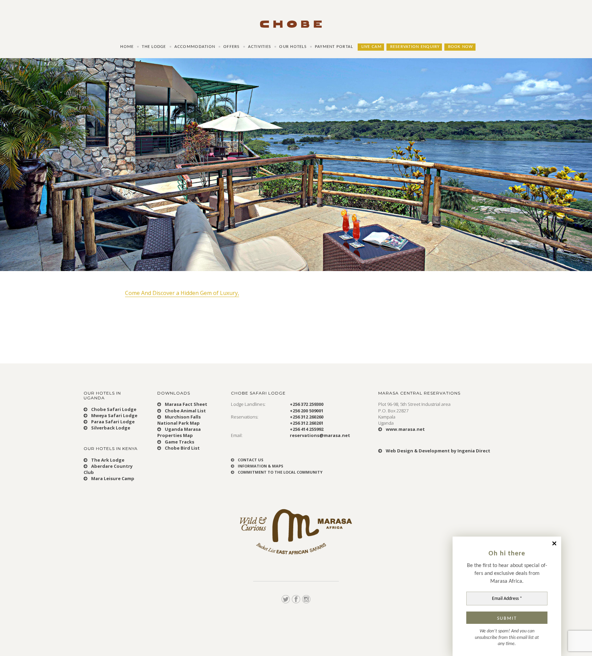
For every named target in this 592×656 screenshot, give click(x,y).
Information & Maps (260, 465)
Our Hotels (293, 47)
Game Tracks (179, 442)
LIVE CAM (371, 47)
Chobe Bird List (182, 448)
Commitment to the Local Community (279, 472)
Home (127, 47)
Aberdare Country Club (108, 469)
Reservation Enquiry (415, 47)
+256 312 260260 (306, 417)
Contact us (250, 459)
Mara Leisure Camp (112, 478)
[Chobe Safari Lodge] (296, 18)
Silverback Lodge (110, 428)
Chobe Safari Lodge (113, 409)
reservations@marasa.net (320, 435)
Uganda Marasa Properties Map (179, 432)
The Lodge (154, 47)
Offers (231, 47)
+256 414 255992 (306, 429)
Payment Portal (334, 47)
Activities (259, 47)
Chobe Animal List (185, 411)
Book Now (460, 47)
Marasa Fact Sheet (185, 404)
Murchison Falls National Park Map (179, 420)
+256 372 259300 (306, 404)
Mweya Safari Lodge (113, 415)
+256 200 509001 (306, 411)
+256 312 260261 (306, 423)
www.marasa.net (405, 429)
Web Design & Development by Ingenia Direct (437, 451)
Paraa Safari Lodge (112, 422)
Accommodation (194, 47)
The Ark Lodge (107, 460)
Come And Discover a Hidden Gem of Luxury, (182, 293)
